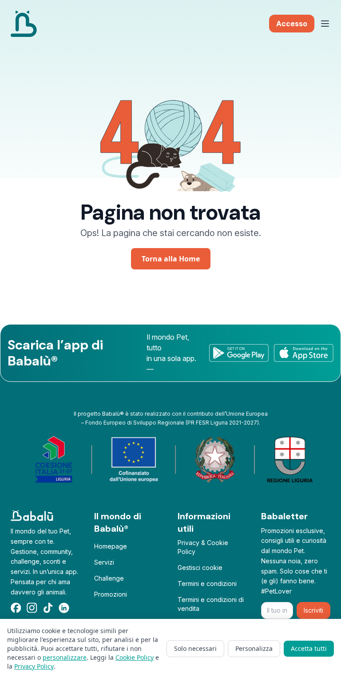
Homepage (110, 546)
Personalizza (254, 648)
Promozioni (110, 594)
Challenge (109, 578)
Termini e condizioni (207, 583)
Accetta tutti (309, 648)
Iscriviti (313, 610)
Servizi (104, 562)
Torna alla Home (171, 259)
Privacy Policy (34, 666)
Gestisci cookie (200, 567)
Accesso (291, 23)
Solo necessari (195, 648)
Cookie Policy (134, 657)
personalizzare (65, 657)
